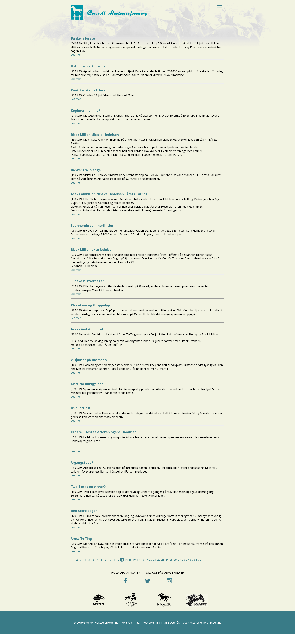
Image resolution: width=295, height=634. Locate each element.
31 (195, 559)
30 (191, 559)
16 (134, 559)
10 (109, 559)
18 (142, 559)
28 (183, 559)
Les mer (76, 55)
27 (179, 559)
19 (146, 559)
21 (154, 559)
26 (175, 559)
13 (121, 559)
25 (171, 559)
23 (162, 559)
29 (187, 559)
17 (138, 559)
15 (130, 559)
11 (113, 559)
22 (158, 559)
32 (199, 559)
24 (166, 559)
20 (150, 559)
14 (126, 559)
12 (117, 559)
